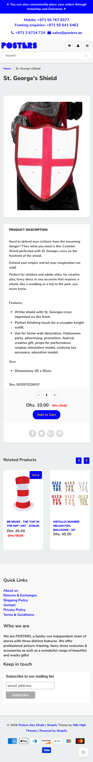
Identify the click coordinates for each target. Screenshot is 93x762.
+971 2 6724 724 (30, 32)
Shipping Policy (15, 600)
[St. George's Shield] (46, 156)
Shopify (52, 725)
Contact (9, 605)
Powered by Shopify (53, 731)
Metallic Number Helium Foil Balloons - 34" (66, 526)
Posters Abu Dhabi (31, 725)
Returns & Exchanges (20, 595)
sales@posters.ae (67, 32)
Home (7, 68)
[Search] (86, 55)
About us (10, 590)
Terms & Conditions (18, 614)
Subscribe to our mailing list (30, 676)
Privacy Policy (14, 609)
